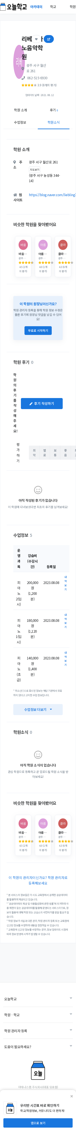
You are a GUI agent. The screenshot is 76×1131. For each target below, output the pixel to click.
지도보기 (34, 169)
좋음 (65, 452)
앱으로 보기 (38, 1123)
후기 (54, 109)
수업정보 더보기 (35, 709)
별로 (44, 452)
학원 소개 (20, 109)
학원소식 (54, 122)
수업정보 (20, 122)
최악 (34, 452)
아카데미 (36, 6)
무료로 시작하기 (38, 330)
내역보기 (65, 583)
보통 (55, 452)
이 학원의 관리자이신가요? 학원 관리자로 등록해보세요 (38, 880)
